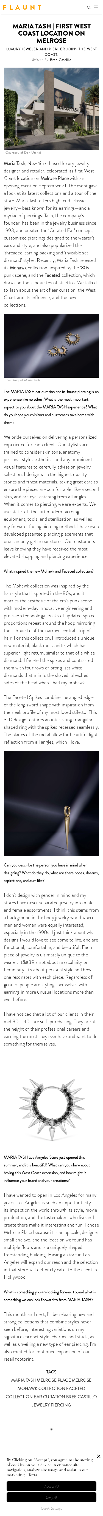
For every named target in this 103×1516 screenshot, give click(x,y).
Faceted (52, 275)
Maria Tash (14, 163)
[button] (98, 7)
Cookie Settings (51, 1508)
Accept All (51, 1486)
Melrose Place (55, 178)
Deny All (51, 1497)
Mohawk (18, 267)
